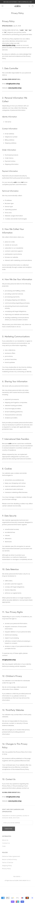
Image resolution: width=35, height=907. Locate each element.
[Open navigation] (2, 6)
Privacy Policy (6, 868)
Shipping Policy (7, 865)
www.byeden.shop (8, 45)
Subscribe (8, 829)
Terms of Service (7, 862)
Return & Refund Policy (9, 859)
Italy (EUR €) (16, 876)
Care (3, 846)
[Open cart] (32, 6)
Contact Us (6, 843)
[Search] (29, 6)
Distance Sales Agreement (11, 856)
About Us (5, 840)
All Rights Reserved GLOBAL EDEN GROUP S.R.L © (17, 880)
